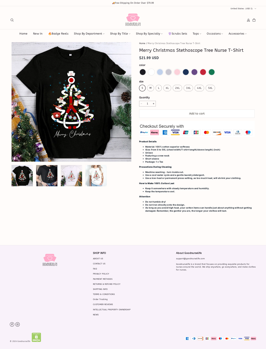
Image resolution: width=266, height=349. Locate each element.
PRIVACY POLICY (101, 274)
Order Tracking (100, 299)
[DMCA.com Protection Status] (36, 341)
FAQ (95, 269)
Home (142, 43)
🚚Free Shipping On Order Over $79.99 (133, 3)
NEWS (96, 315)
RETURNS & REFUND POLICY (106, 284)
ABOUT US (98, 258)
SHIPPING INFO (100, 289)
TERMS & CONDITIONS (104, 294)
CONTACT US (99, 263)
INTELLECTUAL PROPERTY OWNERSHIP (112, 309)
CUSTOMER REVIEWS (103, 304)
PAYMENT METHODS (102, 279)
